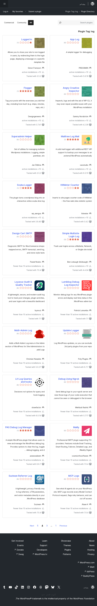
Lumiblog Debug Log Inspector (70, 283)
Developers (42, 550)
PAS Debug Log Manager (18, 427)
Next (32, 526)
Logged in (26, 39)
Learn (44, 541)
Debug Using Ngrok (68, 379)
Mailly (76, 427)
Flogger (28, 88)
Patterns (67, 554)
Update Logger (71, 330)
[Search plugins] (60, 22)
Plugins (67, 550)
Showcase (66, 541)
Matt (90, 567)
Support (43, 545)
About (91, 541)
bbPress (89, 571)
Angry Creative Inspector (71, 89)
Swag (20, 554)
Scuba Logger (24, 185)
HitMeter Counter (69, 185)
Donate (19, 550)
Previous (63, 526)
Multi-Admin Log (23, 330)
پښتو (86, 587)
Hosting (90, 550)
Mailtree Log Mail (70, 136)
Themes (67, 545)
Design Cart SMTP (22, 233)
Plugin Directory (87, 11)
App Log (74, 39)
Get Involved (17, 541)
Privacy (91, 554)
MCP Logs (73, 475)
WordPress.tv (39, 554)
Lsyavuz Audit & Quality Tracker (23, 283)
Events (20, 545)
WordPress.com (85, 562)
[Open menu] (4, 4)
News (91, 545)
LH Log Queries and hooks (23, 380)
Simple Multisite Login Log (70, 235)
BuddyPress (87, 576)
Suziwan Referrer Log (20, 475)
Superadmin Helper (21, 136)
